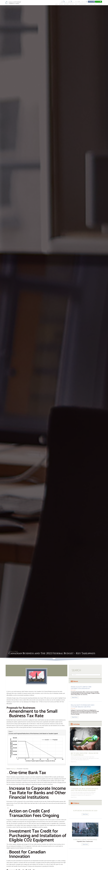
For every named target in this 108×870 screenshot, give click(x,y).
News (76, 4)
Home (56, 4)
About (95, 4)
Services (61, 4)
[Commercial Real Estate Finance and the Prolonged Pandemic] (85, 776)
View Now (85, 814)
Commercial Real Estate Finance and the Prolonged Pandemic (84, 790)
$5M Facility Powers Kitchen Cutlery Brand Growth (82, 706)
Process (72, 4)
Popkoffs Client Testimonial (85, 840)
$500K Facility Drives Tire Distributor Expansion (81, 688)
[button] (63, 2)
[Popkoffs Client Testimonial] (85, 830)
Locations (90, 4)
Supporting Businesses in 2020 (85, 811)
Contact (100, 4)
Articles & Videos (82, 4)
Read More (74, 697)
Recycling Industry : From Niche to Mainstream (84, 754)
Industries (66, 4)
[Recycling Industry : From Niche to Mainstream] (85, 739)
